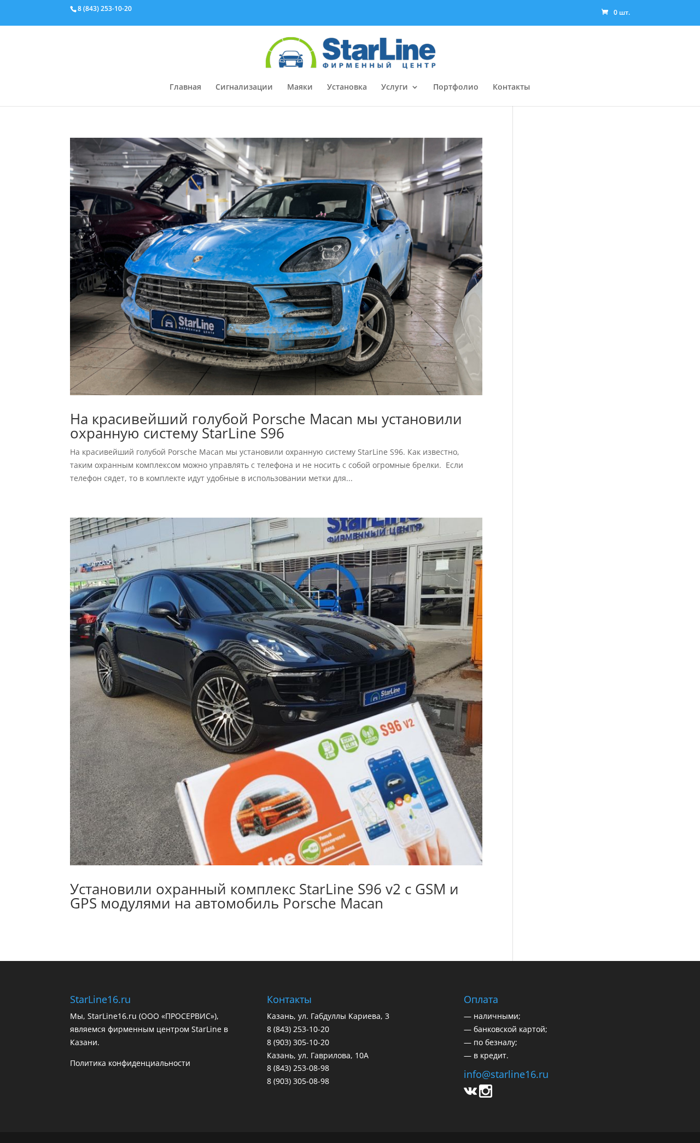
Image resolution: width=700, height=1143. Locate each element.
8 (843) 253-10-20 (105, 8)
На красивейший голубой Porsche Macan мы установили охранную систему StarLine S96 (266, 426)
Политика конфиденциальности (130, 1063)
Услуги (394, 87)
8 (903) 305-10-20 (298, 1042)
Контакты (511, 87)
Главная (185, 87)
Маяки (300, 87)
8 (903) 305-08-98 (298, 1081)
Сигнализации (244, 87)
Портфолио (456, 87)
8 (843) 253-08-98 (298, 1068)
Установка (347, 87)
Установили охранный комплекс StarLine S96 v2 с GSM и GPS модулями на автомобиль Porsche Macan (264, 896)
